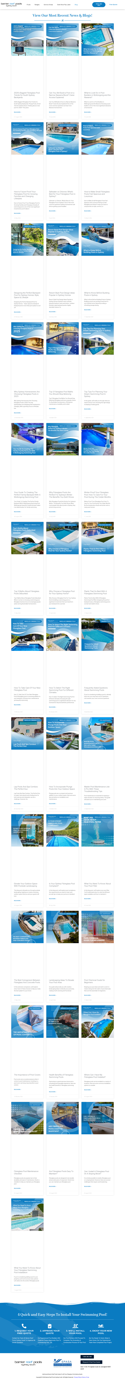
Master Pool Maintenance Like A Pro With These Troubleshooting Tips (97, 789)
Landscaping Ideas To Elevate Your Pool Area (61, 981)
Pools (28, 5)
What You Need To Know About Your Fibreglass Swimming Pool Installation (27, 1270)
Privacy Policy (77, 1377)
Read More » (17, 112)
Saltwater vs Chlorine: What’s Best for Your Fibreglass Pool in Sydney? (62, 194)
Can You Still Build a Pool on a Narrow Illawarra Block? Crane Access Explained (61, 95)
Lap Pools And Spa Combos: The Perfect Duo (26, 788)
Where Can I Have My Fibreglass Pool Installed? (95, 1076)
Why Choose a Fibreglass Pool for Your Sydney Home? (62, 592)
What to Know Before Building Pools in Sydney (96, 294)
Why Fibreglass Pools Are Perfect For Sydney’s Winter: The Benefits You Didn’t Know (61, 494)
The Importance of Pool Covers (27, 1075)
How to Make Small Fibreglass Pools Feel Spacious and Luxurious (97, 194)
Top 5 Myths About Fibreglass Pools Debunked (26, 592)
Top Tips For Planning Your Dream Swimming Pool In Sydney (95, 394)
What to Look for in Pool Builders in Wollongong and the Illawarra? (97, 95)
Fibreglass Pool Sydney (73, 1374)
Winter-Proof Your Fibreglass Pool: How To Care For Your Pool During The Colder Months (97, 494)
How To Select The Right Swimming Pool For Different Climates (61, 690)
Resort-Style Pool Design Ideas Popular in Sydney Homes (62, 294)
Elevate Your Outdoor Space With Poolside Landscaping (25, 885)
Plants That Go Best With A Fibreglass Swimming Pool (95, 592)
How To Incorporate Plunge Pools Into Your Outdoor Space (62, 788)
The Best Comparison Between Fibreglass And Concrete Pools (27, 981)
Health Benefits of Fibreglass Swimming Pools (61, 1076)
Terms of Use (85, 1377)
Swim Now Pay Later (64, 5)
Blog (76, 5)
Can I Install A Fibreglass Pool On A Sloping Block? (96, 1172)
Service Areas (48, 5)
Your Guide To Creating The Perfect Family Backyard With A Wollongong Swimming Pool (27, 494)
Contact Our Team (17, 1338)
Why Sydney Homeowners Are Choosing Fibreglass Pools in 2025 (27, 394)
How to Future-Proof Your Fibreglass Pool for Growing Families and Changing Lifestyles (26, 195)
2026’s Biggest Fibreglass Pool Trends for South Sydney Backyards (27, 95)
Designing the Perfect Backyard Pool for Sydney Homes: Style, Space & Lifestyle (27, 295)
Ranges (37, 5)
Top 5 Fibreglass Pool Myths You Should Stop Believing (61, 393)
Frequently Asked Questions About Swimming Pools (96, 689)
